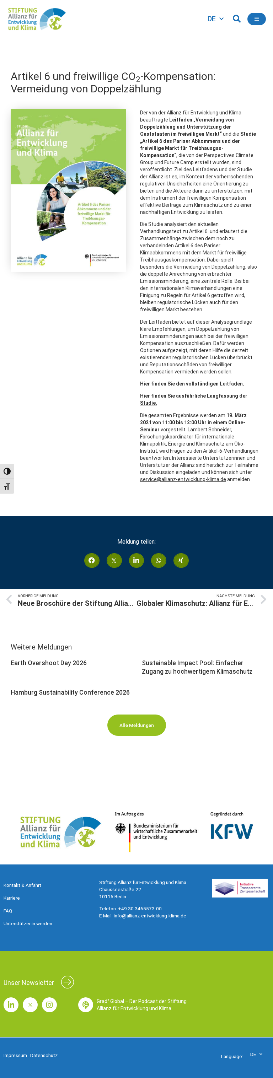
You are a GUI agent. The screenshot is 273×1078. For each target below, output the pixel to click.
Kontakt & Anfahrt (22, 885)
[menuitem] (215, 19)
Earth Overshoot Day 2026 (49, 663)
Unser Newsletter (29, 982)
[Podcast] (85, 1004)
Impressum (15, 1055)
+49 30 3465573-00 (140, 908)
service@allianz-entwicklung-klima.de (183, 479)
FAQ (8, 910)
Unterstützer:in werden (28, 923)
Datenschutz (44, 1055)
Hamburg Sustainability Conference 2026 (70, 692)
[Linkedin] (11, 1004)
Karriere (12, 898)
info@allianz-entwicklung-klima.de (150, 915)
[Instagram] (49, 1004)
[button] (236, 19)
